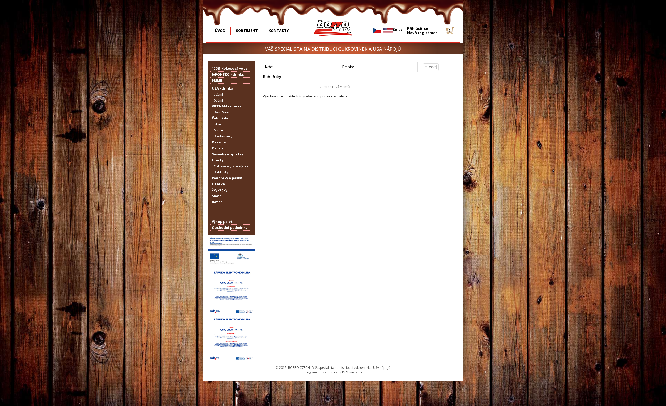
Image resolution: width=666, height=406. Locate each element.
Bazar (217, 202)
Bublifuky (221, 172)
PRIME (217, 80)
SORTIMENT (247, 30)
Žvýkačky (219, 190)
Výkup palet (222, 221)
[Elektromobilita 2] (231, 360)
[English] (388, 30)
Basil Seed (222, 112)
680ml (218, 100)
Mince (218, 130)
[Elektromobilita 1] (231, 313)
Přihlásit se (417, 29)
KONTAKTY (278, 30)
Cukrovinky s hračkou (231, 166)
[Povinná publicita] (231, 266)
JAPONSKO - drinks (228, 74)
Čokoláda (220, 118)
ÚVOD (220, 30)
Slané (216, 196)
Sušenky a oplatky (227, 154)
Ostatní (219, 148)
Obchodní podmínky (229, 227)
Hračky (218, 160)
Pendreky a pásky (227, 178)
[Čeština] (377, 30)
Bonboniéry (223, 136)
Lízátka (218, 184)
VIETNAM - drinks (226, 106)
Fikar (217, 124)
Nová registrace (422, 33)
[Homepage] (333, 40)
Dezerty (219, 142)
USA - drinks (222, 88)
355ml (218, 94)
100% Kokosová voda (230, 68)
